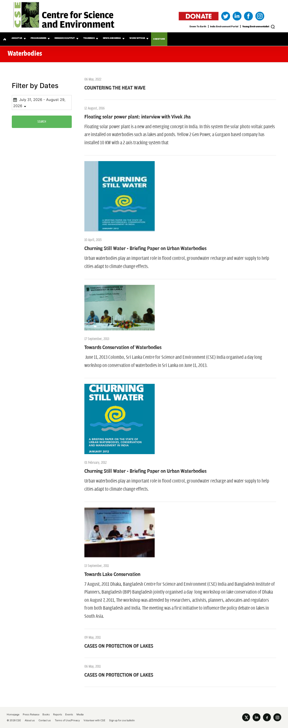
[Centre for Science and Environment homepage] (144, 16)
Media (80, 714)
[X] (246, 717)
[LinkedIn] (256, 717)
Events (69, 714)
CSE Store (159, 39)
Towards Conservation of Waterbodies (122, 347)
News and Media (112, 38)
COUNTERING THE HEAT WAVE (114, 88)
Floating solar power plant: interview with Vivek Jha (137, 117)
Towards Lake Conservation (112, 574)
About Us (17, 38)
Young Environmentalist (255, 26)
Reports (57, 714)
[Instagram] (277, 717)
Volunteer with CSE (94, 720)
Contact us (45, 720)
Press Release (31, 714)
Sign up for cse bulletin (122, 720)
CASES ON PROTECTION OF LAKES (118, 646)
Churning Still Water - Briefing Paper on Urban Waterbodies (145, 248)
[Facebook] (267, 717)
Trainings (89, 38)
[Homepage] (4, 39)
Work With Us (137, 38)
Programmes (38, 38)
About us (30, 720)
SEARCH (41, 121)
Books (46, 714)
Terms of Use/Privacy (67, 720)
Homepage (13, 714)
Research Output (65, 38)
